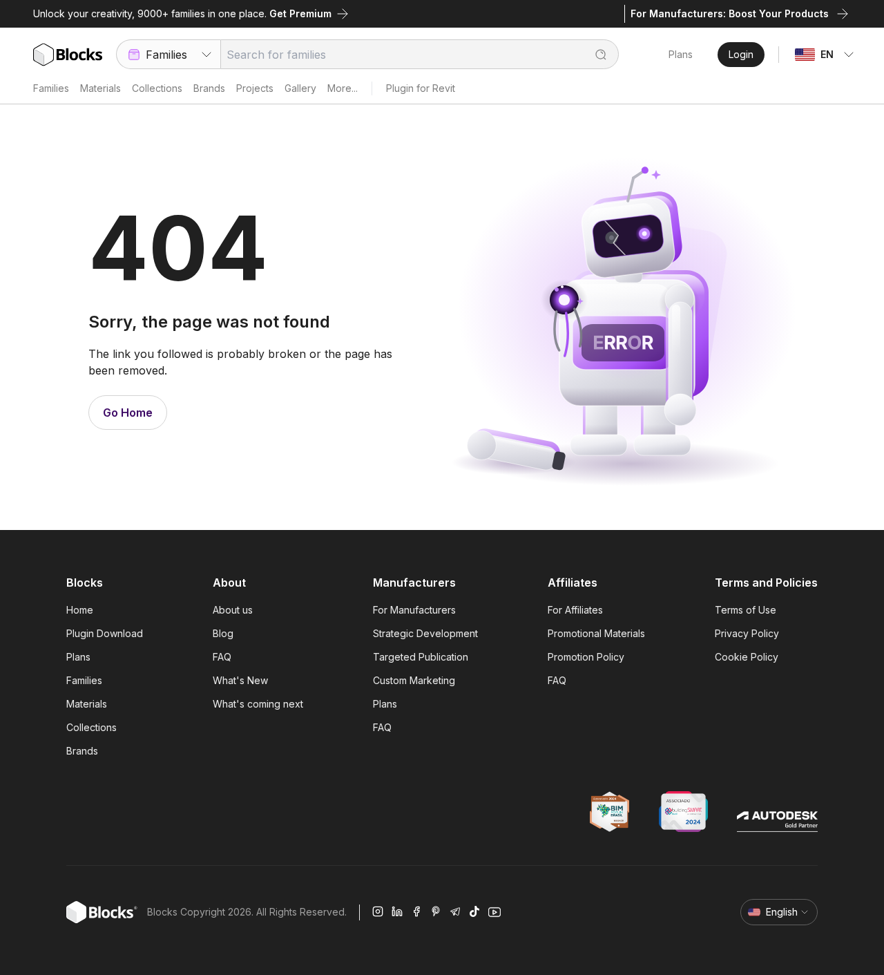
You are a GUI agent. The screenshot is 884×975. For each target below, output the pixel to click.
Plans (681, 54)
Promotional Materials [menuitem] (596, 633)
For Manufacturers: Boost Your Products (730, 13)
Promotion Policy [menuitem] (586, 657)
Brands (209, 88)
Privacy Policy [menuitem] (747, 633)
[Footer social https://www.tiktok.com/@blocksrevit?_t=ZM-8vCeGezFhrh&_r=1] (474, 912)
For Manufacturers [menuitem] (414, 610)
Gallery (300, 88)
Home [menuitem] (79, 610)
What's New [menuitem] (240, 680)
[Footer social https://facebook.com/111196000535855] (416, 912)
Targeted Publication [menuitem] (420, 657)
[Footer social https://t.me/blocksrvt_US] (455, 912)
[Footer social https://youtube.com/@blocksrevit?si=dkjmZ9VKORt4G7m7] (494, 912)
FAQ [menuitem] (222, 657)
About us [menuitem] (233, 610)
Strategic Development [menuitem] (425, 633)
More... (342, 88)
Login (741, 54)
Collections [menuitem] (91, 727)
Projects (254, 88)
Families (51, 88)
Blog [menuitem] (223, 633)
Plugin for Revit (420, 88)
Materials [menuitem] (86, 704)
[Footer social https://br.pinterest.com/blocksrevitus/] (435, 912)
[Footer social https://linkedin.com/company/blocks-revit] (397, 912)
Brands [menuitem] (82, 751)
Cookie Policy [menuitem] (746, 657)
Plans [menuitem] (78, 657)
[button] (594, 54)
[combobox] (168, 54)
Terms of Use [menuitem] (745, 610)
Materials (100, 88)
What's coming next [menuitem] (258, 704)
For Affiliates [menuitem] (575, 610)
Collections (157, 88)
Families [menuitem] (84, 680)
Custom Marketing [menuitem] (414, 680)
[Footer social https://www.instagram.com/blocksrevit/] (377, 912)
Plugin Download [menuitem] (104, 633)
